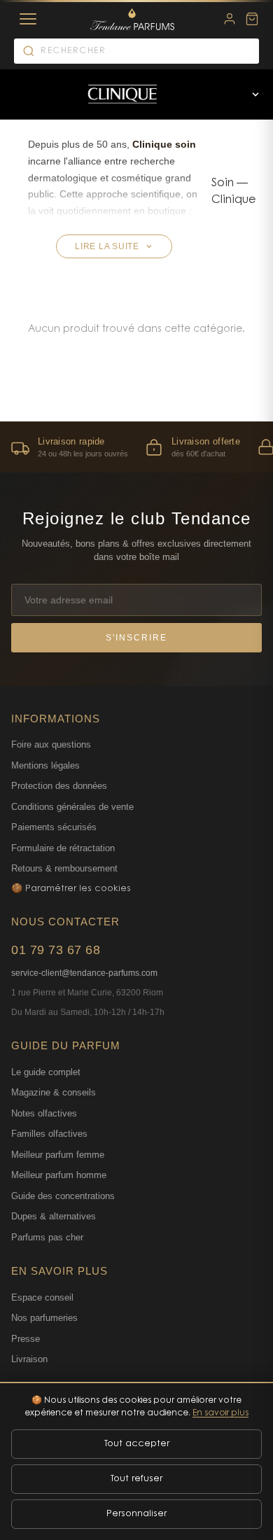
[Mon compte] (230, 19)
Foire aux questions (51, 744)
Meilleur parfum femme (57, 1154)
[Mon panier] (252, 19)
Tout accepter (136, 1443)
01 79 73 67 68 (55, 950)
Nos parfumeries (44, 1317)
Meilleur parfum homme (58, 1175)
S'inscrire (136, 638)
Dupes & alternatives (53, 1216)
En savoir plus (220, 1413)
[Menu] (28, 19)
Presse (25, 1339)
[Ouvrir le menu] (255, 94)
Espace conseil (42, 1297)
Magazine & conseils (53, 1092)
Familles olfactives (49, 1133)
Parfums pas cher (47, 1237)
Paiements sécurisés (54, 827)
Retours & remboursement (64, 868)
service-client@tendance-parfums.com (84, 973)
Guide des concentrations (63, 1196)
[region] (136, 446)
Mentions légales (45, 765)
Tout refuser (136, 1478)
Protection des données (59, 785)
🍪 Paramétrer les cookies (71, 888)
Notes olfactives (44, 1113)
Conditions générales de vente (72, 807)
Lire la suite (107, 246)
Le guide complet (45, 1072)
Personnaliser (136, 1513)
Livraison (29, 1359)
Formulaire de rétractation (63, 848)
